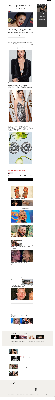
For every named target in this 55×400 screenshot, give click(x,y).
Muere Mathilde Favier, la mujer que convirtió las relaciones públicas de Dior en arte (26, 373)
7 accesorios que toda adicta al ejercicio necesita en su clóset (42, 25)
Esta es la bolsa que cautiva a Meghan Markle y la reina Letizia (16, 170)
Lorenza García (12, 179)
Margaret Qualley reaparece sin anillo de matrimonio (25, 352)
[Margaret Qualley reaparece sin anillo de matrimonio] (13, 351)
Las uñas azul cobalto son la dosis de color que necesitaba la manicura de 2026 (42, 23)
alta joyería (25, 175)
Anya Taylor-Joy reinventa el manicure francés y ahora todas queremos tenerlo (18, 169)
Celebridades (22, 356)
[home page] (3, 0)
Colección (19, 175)
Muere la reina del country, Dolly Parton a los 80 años (23, 342)
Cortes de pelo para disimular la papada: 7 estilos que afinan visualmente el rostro (43, 19)
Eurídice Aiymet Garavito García (26, 358)
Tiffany (15, 175)
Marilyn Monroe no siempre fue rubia (26, 357)
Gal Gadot (29, 175)
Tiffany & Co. (10, 175)
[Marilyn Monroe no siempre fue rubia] (15, 358)
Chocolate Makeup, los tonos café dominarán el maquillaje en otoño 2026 (43, 16)
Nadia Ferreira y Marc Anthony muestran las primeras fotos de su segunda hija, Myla (26, 367)
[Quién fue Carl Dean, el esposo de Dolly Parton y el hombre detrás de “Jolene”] (15, 337)
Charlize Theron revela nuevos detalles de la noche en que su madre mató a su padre (31, 342)
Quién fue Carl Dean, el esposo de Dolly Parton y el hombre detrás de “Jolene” (14, 342)
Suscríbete (49, 0)
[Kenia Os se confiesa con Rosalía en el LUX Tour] (40, 337)
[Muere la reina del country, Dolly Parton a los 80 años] (23, 337)
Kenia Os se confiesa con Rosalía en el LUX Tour (40, 342)
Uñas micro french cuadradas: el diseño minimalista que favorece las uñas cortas (43, 13)
